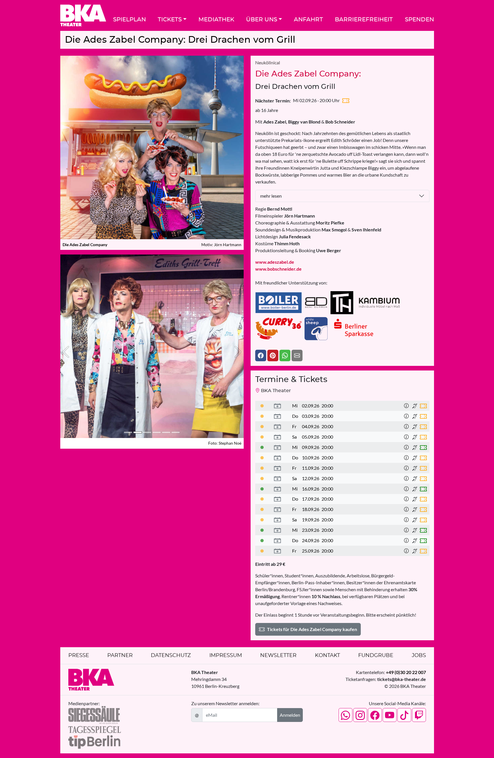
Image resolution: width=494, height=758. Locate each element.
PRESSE (78, 655)
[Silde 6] (175, 432)
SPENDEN (419, 20)
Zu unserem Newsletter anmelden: (225, 703)
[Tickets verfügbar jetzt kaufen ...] (262, 447)
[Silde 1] (128, 432)
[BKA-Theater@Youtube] (390, 715)
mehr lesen (271, 196)
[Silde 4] (156, 432)
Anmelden (290, 715)
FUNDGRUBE (375, 655)
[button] (65, 351)
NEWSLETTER (278, 655)
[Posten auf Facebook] (260, 355)
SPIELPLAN (129, 20)
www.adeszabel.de (274, 262)
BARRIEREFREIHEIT (364, 20)
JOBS (419, 655)
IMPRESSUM (225, 655)
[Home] (83, 15)
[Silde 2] (137, 432)
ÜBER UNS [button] (261, 20)
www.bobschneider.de (278, 269)
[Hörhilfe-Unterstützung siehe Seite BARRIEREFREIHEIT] (414, 406)
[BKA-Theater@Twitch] (419, 715)
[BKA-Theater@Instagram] (360, 715)
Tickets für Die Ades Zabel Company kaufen (312, 629)
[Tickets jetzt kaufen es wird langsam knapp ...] (262, 405)
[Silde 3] (147, 432)
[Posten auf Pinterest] (272, 355)
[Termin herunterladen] (277, 406)
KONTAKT (327, 655)
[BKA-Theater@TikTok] (404, 715)
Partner (120, 655)
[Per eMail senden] (297, 355)
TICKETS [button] (170, 20)
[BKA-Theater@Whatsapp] (345, 715)
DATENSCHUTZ (171, 655)
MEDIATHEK (216, 20)
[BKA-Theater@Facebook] (375, 715)
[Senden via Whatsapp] (284, 355)
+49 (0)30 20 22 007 (406, 672)
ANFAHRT (308, 20)
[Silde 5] (166, 432)
